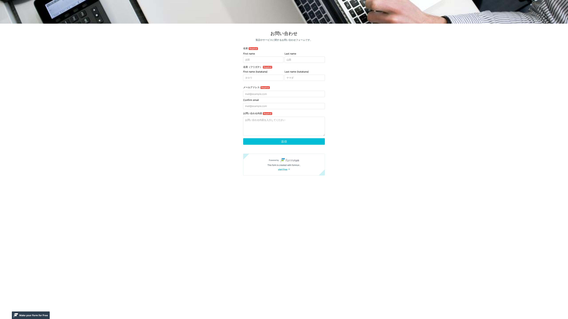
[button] (284, 164)
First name (249, 53)
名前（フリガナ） (257, 66)
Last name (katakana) (297, 71)
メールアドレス (256, 87)
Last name (290, 53)
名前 (250, 48)
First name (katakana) (255, 71)
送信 (284, 141)
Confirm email (251, 100)
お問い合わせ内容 (257, 113)
